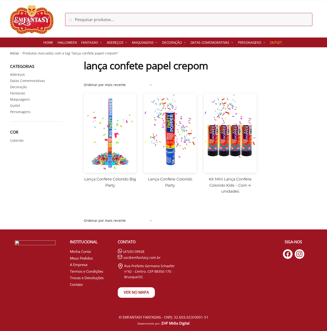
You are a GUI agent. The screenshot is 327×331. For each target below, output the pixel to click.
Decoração (18, 87)
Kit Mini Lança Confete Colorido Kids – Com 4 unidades (230, 185)
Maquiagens (20, 99)
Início (14, 53)
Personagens (20, 111)
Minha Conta (80, 251)
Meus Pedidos (81, 258)
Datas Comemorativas (27, 80)
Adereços (17, 74)
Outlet (15, 105)
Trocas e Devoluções (87, 277)
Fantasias (17, 93)
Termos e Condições (86, 271)
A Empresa (78, 264)
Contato (76, 284)
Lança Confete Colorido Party (170, 182)
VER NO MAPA (136, 292)
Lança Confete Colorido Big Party (110, 182)
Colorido (16, 140)
